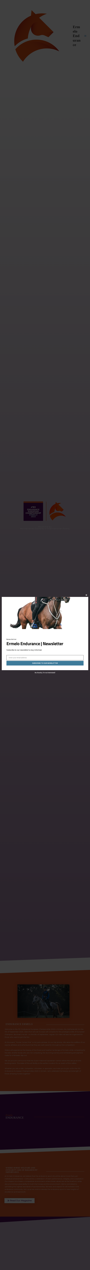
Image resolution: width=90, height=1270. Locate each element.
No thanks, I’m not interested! (45, 673)
